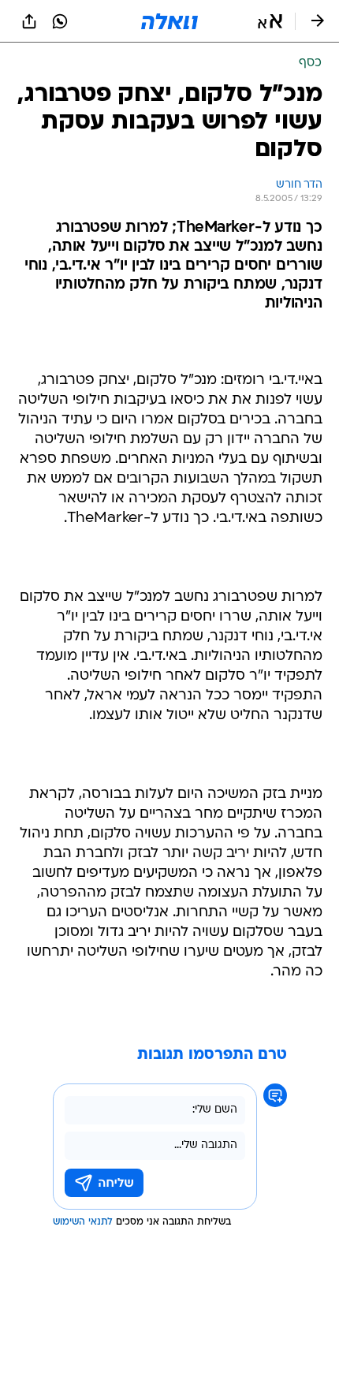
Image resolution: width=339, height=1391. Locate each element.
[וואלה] (169, 21)
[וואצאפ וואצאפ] (60, 21)
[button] (270, 21)
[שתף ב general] (29, 21)
